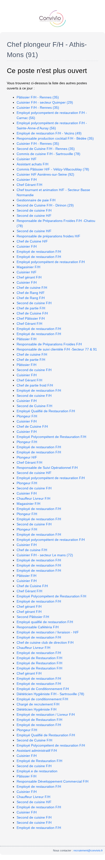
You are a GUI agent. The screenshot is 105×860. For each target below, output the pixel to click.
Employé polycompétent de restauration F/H (51, 262)
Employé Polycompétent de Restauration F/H (51, 437)
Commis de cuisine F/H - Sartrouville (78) (48, 154)
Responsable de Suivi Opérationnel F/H (47, 468)
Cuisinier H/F (27, 159)
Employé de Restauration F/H (39, 658)
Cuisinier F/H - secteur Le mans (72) (45, 555)
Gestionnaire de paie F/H (36, 200)
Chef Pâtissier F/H (31, 318)
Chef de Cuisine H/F (32, 241)
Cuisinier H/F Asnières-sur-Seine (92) (45, 174)
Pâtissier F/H (26, 339)
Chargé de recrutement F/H (38, 704)
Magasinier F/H (28, 267)
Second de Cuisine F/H (34, 406)
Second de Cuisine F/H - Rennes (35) (46, 149)
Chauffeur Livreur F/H (33, 498)
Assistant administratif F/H (37, 750)
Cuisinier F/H (27, 180)
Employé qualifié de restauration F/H (45, 622)
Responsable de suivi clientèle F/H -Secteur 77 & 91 (57, 349)
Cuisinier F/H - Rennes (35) (38, 107)
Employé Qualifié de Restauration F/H (46, 411)
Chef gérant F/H (29, 277)
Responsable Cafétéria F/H (38, 627)
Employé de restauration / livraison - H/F (48, 632)
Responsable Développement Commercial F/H (52, 781)
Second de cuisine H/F (34, 216)
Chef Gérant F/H (29, 185)
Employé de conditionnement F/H (42, 699)
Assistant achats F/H (32, 164)
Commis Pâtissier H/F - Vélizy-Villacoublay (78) (53, 169)
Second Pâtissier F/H (33, 617)
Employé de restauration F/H (39, 252)
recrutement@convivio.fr (88, 850)
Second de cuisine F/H (34, 210)
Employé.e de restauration (37, 771)
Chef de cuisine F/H (32, 288)
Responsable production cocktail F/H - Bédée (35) (55, 138)
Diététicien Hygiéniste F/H (36, 709)
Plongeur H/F (27, 457)
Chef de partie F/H (31, 308)
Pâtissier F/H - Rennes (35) (38, 97)
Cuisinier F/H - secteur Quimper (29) (45, 102)
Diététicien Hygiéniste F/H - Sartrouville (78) (50, 694)
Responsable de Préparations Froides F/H (49, 344)
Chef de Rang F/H (31, 298)
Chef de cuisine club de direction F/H (45, 642)
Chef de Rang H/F (31, 293)
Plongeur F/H (27, 416)
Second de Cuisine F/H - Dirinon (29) (45, 205)
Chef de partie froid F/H (35, 385)
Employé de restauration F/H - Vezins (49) (49, 133)
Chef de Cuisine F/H (32, 313)
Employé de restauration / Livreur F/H (46, 714)
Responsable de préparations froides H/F (48, 236)
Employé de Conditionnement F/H (43, 689)
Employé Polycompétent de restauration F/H (51, 745)
